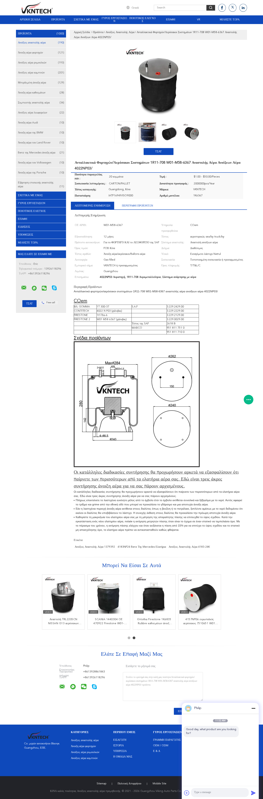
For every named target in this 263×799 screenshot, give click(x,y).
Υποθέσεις (25, 234)
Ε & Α (156, 751)
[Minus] (253, 708)
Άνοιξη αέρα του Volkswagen (41, 162)
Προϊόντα (58, 19)
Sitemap (101, 783)
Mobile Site (159, 783)
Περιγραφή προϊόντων (137, 205)
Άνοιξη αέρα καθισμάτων (41, 92)
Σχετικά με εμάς (86, 19)
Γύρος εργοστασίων (114, 19)
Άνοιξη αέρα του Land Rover (41, 142)
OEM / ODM (160, 745)
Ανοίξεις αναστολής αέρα (41, 42)
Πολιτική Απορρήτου (129, 783)
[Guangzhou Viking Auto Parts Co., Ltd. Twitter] (232, 8)
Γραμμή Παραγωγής (167, 740)
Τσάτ (158, 151)
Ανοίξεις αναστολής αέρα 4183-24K (189, 547)
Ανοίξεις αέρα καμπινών (41, 72)
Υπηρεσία (120, 751)
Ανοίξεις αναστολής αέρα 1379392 (95, 547)
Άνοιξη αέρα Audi (41, 122)
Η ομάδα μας (122, 756)
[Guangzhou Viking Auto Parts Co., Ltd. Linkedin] (243, 8)
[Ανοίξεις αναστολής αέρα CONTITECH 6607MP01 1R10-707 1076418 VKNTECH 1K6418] (63, 596)
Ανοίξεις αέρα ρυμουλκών (41, 62)
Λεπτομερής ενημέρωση (92, 205)
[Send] (253, 793)
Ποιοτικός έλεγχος (142, 19)
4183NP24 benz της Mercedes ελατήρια (142, 547)
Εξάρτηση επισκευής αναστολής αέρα (41, 184)
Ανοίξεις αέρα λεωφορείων (41, 112)
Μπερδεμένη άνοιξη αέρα (41, 82)
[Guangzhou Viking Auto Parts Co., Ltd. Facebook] (222, 8)
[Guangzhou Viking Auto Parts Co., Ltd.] (24, 288)
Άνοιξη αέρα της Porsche (41, 172)
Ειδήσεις (24, 227)
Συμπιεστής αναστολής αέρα (41, 102)
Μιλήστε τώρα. (230, 19)
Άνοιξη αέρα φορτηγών (41, 52)
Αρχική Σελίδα (30, 19)
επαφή (170, 19)
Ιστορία (118, 745)
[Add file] (186, 793)
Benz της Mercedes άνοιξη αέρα (41, 152)
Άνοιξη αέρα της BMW (41, 132)
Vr (198, 19)
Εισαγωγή (119, 740)
